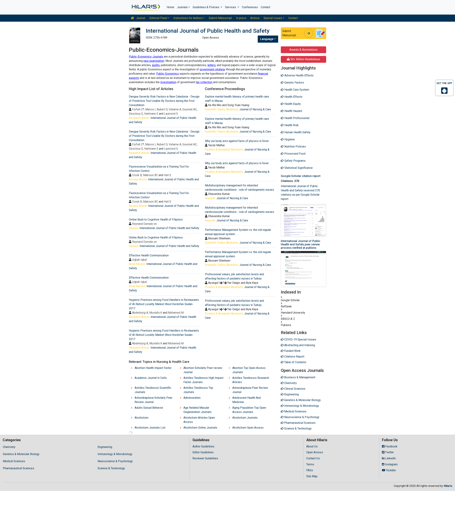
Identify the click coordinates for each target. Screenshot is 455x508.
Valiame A (175, 109)
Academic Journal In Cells (151, 378)
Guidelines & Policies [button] (206, 7)
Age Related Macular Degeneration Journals (197, 410)
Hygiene (289, 139)
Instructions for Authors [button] (188, 18)
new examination (153, 61)
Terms (310, 464)
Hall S (167, 175)
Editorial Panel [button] (158, 18)
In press (241, 18)
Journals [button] (182, 7)
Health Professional (296, 118)
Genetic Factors (294, 82)
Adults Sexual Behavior (149, 407)
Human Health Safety (297, 132)
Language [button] (267, 39)
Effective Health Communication (149, 255)
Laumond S (171, 113)
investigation (168, 82)
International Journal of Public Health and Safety (169, 228)
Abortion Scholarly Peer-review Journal (202, 370)
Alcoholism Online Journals (200, 427)
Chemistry (9, 447)
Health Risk (291, 125)
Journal (140, 18)
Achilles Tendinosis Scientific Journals (153, 390)
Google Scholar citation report (300, 176)
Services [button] (231, 7)
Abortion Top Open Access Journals (249, 370)
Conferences (250, 7)
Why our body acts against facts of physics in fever (237, 141)
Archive (254, 18)
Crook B (137, 175)
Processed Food (294, 153)
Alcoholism (141, 417)
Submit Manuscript (220, 18)
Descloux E (136, 113)
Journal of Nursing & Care (255, 109)
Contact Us (313, 458)
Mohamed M (176, 312)
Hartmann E (151, 113)
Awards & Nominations (303, 49)
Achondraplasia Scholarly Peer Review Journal (153, 400)
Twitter (389, 452)
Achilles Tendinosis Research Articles (250, 380)
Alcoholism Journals (245, 417)
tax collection (204, 82)
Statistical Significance (298, 168)
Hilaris (448, 486)
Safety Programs (295, 160)
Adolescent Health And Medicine (246, 400)
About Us (312, 446)
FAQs (309, 470)
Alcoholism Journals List (150, 427)
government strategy (212, 69)
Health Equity (292, 104)
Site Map (311, 476)
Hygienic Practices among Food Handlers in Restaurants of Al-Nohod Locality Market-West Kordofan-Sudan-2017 (164, 304)
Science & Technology (111, 468)
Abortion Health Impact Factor (153, 368)
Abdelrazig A (140, 312)
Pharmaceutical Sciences (18, 468)
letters (211, 65)
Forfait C (137, 109)
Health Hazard (293, 111)
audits (156, 65)
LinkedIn (390, 458)
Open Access (314, 452)
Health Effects (293, 96)
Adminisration (191, 397)
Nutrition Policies (295, 146)
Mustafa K (155, 312)
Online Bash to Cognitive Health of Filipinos (156, 219)
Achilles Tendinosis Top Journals (198, 390)
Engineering (105, 447)
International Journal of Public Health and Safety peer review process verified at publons (300, 244)
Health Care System (296, 89)
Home (170, 7)
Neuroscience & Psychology (115, 461)
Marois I (150, 109)
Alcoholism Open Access (248, 427)
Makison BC (150, 175)
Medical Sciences (14, 461)
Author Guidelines (203, 446)
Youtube (390, 470)
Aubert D (162, 109)
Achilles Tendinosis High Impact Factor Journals (203, 380)
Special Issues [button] (273, 18)
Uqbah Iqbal (139, 259)
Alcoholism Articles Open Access (199, 420)
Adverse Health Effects (299, 75)
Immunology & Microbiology (115, 454)
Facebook (390, 446)
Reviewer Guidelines (205, 458)
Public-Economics (167, 73)
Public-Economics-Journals (146, 56)
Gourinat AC (189, 109)
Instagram (391, 464)
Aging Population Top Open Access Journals (249, 410)
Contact (265, 7)
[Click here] (145, 7)
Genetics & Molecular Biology (21, 454)
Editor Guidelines (203, 452)
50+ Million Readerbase (305, 59)
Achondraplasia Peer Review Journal (250, 390)
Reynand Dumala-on (144, 223)
